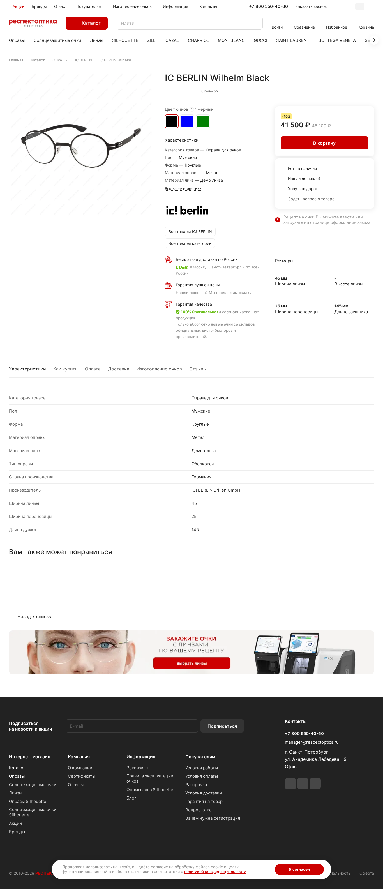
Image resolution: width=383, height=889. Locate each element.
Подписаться (222, 726)
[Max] (315, 783)
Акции (15, 823)
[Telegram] (290, 783)
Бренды (17, 831)
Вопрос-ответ (199, 809)
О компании (80, 767)
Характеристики (27, 369)
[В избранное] (344, 90)
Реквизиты (137, 767)
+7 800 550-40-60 (268, 6)
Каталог (17, 767)
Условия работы (201, 767)
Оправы (17, 776)
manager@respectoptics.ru (312, 742)
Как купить (65, 369)
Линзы (15, 793)
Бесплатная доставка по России (206, 259)
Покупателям (200, 756)
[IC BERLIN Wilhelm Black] (81, 144)
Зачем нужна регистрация (212, 818)
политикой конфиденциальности (215, 871)
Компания (79, 756)
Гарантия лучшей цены (198, 284)
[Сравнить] (356, 90)
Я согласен (299, 869)
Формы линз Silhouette (149, 789)
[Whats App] (302, 783)
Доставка (118, 369)
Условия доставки (203, 793)
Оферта (366, 873)
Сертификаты (81, 776)
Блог (131, 798)
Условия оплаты (201, 776)
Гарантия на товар (204, 801)
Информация (140, 756)
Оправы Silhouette (27, 801)
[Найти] (256, 23)
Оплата (93, 369)
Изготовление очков (159, 369)
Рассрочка (196, 784)
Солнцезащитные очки (32, 784)
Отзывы (198, 369)
